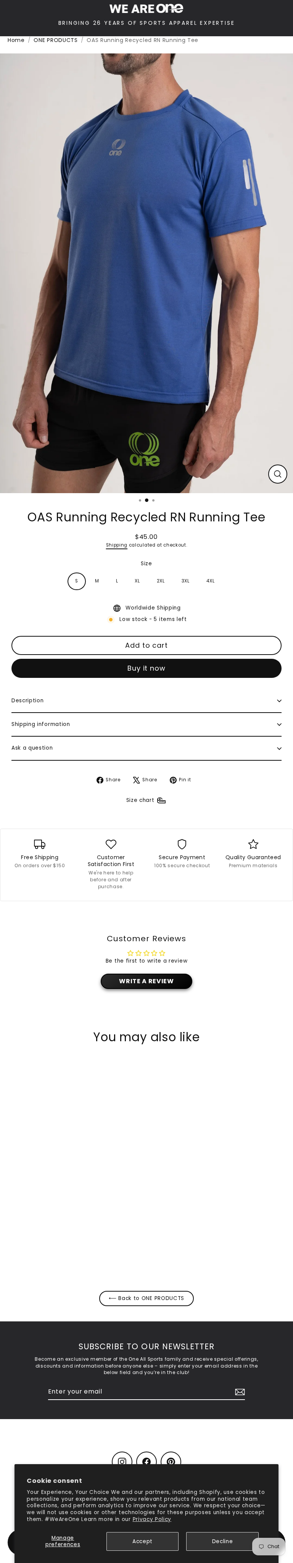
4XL (210, 581)
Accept (142, 1541)
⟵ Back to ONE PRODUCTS (146, 1298)
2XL (161, 581)
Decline (222, 1541)
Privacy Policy (152, 1519)
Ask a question (32, 748)
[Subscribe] (239, 1392)
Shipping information (40, 724)
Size (146, 563)
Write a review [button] (146, 981)
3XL (186, 581)
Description (27, 700)
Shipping (116, 545)
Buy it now (146, 668)
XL (137, 581)
